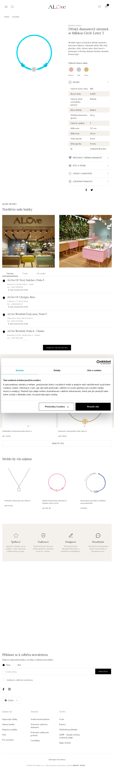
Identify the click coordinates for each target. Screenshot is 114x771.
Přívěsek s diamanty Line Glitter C (17, 500)
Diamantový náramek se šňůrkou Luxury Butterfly (93, 501)
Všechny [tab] (10, 273)
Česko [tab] (25, 273)
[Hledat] (12, 7)
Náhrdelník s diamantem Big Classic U (17, 431)
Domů (6, 16)
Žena (8, 664)
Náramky (15, 16)
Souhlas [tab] (20, 370)
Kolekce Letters (75, 25)
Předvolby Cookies (55, 406)
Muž (19, 664)
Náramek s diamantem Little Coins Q (72, 431)
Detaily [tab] (57, 370)
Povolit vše (93, 406)
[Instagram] (9, 689)
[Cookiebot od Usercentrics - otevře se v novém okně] (98, 362)
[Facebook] (3, 689)
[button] (89, 82)
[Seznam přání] (99, 7)
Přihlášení (103, 671)
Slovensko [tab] (41, 273)
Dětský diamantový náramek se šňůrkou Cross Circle (54, 501)
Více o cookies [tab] (94, 370)
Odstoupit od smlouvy (57, 759)
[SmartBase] (79, 765)
